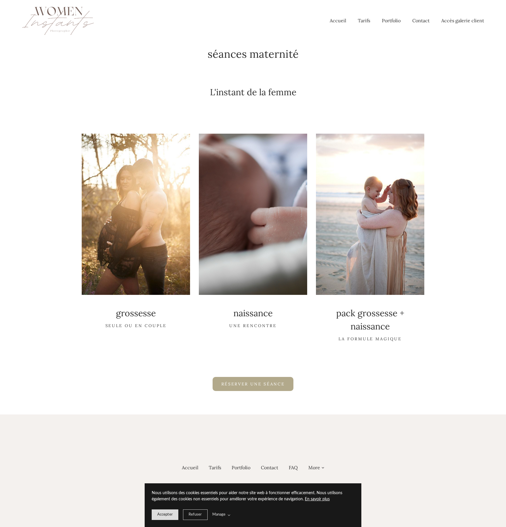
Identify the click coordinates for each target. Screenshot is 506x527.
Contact (421, 20)
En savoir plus (317, 499)
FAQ (293, 467)
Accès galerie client (462, 20)
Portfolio (391, 20)
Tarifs (364, 20)
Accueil (338, 20)
